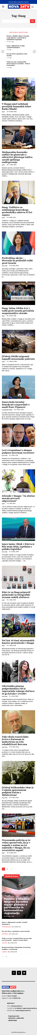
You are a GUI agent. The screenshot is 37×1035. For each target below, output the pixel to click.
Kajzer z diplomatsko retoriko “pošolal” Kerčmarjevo (16, 46)
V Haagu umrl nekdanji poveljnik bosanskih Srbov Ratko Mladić (16, 106)
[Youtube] (24, 973)
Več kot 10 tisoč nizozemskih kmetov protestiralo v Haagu (18, 641)
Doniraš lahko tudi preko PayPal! (18, 2)
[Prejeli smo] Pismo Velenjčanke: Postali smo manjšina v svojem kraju (16, 948)
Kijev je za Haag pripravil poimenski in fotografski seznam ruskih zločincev (16, 595)
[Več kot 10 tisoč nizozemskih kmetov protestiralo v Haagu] (18, 625)
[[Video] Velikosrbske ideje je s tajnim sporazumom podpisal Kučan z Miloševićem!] (18, 772)
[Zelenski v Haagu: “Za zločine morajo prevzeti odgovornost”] (18, 481)
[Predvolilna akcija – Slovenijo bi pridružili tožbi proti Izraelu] (18, 243)
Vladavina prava (7, 410)
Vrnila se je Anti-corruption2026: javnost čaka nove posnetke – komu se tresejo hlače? (18, 63)
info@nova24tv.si (16, 1006)
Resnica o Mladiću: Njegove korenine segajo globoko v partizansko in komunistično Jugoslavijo (18, 37)
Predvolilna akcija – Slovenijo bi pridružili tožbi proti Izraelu (17, 260)
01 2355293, (19, 1008)
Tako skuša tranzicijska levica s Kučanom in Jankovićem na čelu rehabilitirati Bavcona (15, 740)
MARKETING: (11, 1010)
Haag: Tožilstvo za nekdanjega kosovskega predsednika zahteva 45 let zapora (17, 211)
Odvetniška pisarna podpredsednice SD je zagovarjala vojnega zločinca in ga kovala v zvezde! (18, 689)
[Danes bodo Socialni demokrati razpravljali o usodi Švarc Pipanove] (18, 387)
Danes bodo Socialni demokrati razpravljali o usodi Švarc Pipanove (16, 404)
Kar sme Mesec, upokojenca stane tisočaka (17, 54)
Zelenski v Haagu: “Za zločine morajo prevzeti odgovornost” (18, 498)
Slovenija (5, 934)
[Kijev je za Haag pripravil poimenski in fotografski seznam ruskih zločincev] (18, 577)
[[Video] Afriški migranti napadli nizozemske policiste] (18, 341)
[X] (19, 973)
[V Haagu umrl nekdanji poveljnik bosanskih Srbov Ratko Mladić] (18, 89)
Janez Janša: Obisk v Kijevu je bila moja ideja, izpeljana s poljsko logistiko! (18, 546)
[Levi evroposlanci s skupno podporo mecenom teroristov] (18, 435)
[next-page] (34, 51)
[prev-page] (2, 51)
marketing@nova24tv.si (23, 1010)
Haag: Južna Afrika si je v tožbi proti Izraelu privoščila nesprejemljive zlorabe (18, 311)
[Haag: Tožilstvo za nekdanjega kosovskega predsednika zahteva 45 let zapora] (18, 192)
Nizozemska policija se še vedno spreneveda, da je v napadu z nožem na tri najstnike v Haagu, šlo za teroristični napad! (16, 845)
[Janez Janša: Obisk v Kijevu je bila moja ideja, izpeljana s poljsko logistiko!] (18, 529)
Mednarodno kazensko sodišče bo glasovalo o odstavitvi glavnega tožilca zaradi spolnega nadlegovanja (17, 157)
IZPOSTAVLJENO (6, 926)
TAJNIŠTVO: (11, 1008)
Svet (3, 112)
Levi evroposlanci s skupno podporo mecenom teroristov (18, 451)
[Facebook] (14, 973)
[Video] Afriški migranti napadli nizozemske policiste (18, 357)
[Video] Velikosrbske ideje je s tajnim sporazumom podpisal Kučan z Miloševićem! (18, 791)
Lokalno (4, 951)
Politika (4, 266)
